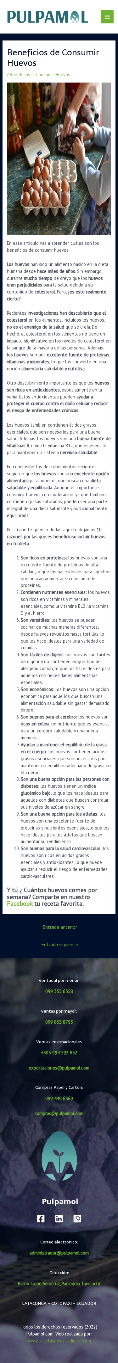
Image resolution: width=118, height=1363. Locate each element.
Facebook (20, 903)
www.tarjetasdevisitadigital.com (59, 1341)
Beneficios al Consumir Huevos (40, 74)
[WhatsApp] (77, 1218)
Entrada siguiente (59, 944)
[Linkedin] (59, 1218)
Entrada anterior (59, 927)
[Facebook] (41, 1218)
